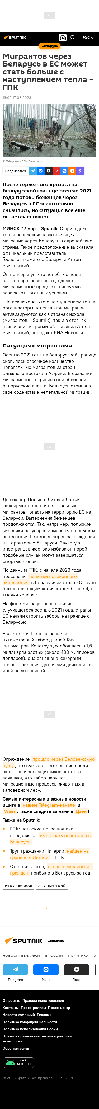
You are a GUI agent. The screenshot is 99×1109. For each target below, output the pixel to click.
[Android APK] (19, 1063)
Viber (10, 811)
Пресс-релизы (33, 1007)
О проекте (11, 1000)
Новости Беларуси (18, 885)
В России (54, 955)
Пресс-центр (59, 1007)
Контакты (11, 1007)
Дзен (81, 811)
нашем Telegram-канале (49, 805)
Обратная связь (16, 1048)
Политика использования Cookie (31, 1029)
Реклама (44, 1014)
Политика (78, 955)
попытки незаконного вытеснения (40, 579)
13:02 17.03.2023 (17, 97)
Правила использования (43, 1000)
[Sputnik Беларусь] (16, 39)
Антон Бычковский (52, 885)
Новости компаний (19, 1014)
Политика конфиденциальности (30, 1021)
